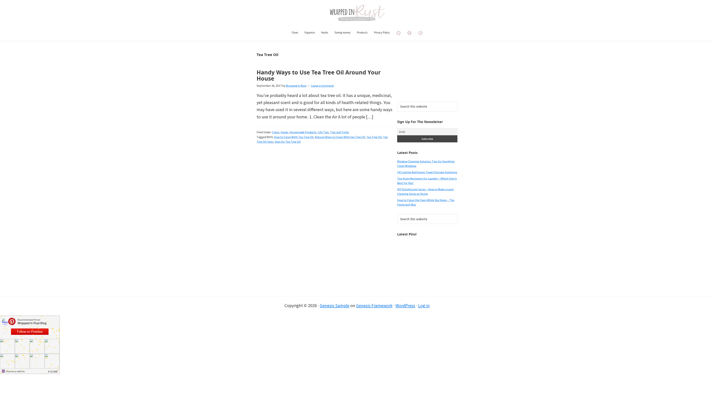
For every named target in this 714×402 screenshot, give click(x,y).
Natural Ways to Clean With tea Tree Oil (340, 137)
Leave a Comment (322, 85)
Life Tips (323, 132)
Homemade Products (303, 132)
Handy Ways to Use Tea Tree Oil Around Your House (319, 75)
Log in (424, 305)
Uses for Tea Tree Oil (287, 141)
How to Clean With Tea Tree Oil (293, 137)
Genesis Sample (334, 305)
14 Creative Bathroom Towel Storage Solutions (427, 172)
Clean (275, 132)
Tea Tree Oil (374, 137)
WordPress (405, 305)
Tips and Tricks (339, 132)
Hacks (284, 132)
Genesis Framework (374, 305)
